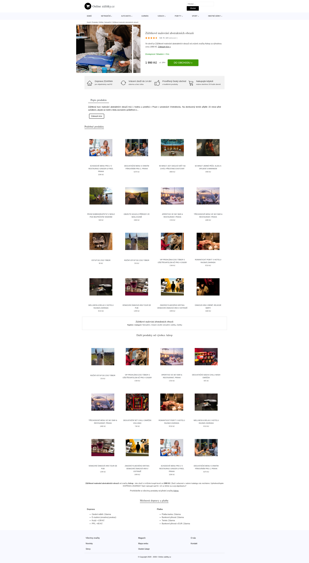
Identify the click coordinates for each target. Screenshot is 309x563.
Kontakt (194, 543)
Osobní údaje (144, 549)
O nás (193, 538)
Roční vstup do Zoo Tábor (136, 260)
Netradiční (106, 16)
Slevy (88, 549)
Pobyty (178, 16)
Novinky (89, 543)
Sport (194, 16)
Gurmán (144, 16)
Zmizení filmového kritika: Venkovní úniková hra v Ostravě (137, 468)
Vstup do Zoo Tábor (100, 260)
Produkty (95, 22)
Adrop (207, 44)
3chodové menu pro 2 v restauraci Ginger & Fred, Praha (100, 168)
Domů (89, 16)
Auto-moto (126, 16)
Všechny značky (93, 538)
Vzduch (161, 16)
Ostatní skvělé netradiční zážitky (163, 325)
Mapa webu (143, 543)
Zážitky (101, 22)
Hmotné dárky (214, 16)
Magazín (142, 538)
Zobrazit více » (164, 47)
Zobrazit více (96, 116)
